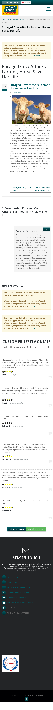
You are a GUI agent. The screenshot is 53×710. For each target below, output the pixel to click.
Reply (46, 229)
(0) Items (13, 2)
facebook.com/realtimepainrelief (19, 592)
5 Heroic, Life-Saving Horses (15, 19)
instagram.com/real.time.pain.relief (20, 603)
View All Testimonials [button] (36, 529)
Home (3, 19)
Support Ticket (12, 577)
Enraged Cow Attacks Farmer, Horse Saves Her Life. (30, 86)
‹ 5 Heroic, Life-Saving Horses (18, 189)
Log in (5, 2)
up (30, 188)
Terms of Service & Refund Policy (19, 587)
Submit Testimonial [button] (16, 529)
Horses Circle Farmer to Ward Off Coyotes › (42, 189)
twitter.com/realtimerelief (16, 598)
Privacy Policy (12, 582)
